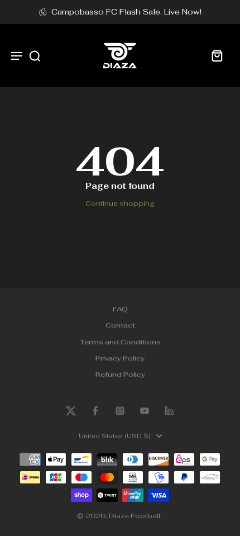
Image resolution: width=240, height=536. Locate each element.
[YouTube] (144, 411)
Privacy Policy (120, 358)
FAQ (120, 309)
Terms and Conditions (120, 342)
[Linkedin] (169, 411)
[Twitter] (71, 411)
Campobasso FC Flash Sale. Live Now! (126, 12)
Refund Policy (120, 375)
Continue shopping (120, 203)
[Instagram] (120, 411)
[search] (34, 55)
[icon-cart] (216, 55)
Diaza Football (135, 515)
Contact (120, 325)
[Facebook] (95, 411)
